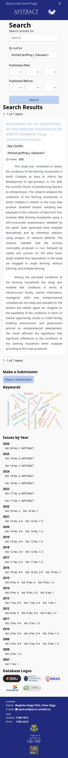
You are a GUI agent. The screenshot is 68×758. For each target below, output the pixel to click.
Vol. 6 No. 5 (12, 613)
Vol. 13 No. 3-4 (13, 541)
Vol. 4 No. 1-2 (51, 633)
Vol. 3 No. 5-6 (13, 643)
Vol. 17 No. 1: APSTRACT (19, 500)
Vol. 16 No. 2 (12, 511)
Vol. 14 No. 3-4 (13, 531)
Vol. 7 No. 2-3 (32, 603)
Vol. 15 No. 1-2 (34, 521)
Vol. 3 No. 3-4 (32, 643)
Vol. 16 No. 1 (30, 511)
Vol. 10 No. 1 (53, 572)
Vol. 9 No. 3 (28, 582)
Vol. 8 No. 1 (47, 592)
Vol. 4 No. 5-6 (13, 633)
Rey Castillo (15, 146)
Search (34, 100)
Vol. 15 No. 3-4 (13, 521)
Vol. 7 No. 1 (49, 603)
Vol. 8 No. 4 (12, 592)
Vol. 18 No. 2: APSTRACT (19, 476)
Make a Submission (18, 380)
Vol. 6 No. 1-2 (48, 613)
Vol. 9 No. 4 (12, 582)
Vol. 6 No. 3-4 (30, 613)
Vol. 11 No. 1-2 (34, 562)
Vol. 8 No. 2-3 (30, 592)
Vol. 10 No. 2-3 (34, 572)
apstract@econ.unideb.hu (34, 709)
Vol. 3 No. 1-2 (51, 643)
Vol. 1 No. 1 (12, 664)
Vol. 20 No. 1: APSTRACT (19, 448)
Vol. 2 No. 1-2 (13, 654)
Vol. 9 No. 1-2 (46, 582)
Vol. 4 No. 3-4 (32, 633)
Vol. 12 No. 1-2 (34, 551)
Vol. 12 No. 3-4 (13, 551)
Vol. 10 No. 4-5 (13, 572)
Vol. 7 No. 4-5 (13, 603)
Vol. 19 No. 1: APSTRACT (19, 465)
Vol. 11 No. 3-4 (13, 562)
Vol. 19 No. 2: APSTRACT (19, 458)
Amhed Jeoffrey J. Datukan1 (26, 153)
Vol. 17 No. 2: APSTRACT (19, 493)
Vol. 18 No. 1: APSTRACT (19, 483)
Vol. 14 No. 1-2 (34, 531)
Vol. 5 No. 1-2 (32, 623)
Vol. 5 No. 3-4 (13, 623)
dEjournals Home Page (21, 3)
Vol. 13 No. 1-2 (34, 541)
